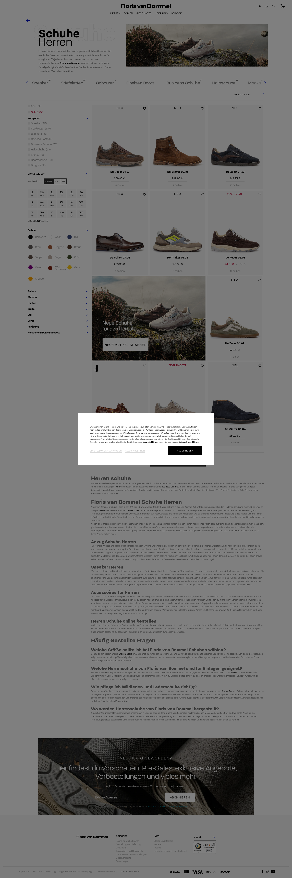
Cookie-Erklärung (150, 442)
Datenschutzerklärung (189, 442)
